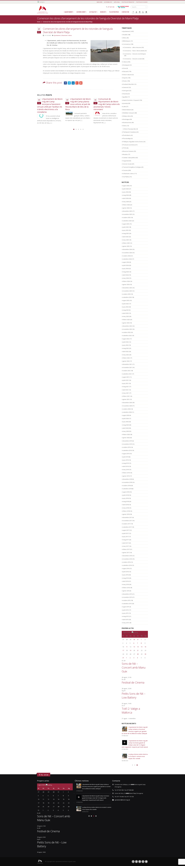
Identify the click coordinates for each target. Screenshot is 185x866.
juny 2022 (125, 345)
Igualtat (125, 97)
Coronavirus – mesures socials (133, 59)
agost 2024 (126, 262)
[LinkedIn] (143, 12)
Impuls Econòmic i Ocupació (131, 100)
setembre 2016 (127, 565)
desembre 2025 (127, 211)
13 (134, 647)
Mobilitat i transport (128, 113)
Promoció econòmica (129, 145)
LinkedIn (73, 83)
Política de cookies (141, 2)
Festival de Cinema (133, 682)
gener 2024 (126, 284)
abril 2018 (126, 504)
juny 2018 (125, 498)
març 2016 (126, 584)
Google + (77, 83)
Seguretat (126, 161)
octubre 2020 (126, 409)
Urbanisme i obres (66, 35)
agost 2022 (126, 339)
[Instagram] (139, 12)
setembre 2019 (127, 450)
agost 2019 (126, 453)
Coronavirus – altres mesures (132, 47)
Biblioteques (126, 41)
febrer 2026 (126, 205)
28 (138, 654)
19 (130, 650)
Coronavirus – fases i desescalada (134, 51)
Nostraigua (126, 119)
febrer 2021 (126, 396)
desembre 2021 (127, 364)
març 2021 (126, 393)
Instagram (139, 861)
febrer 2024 (126, 281)
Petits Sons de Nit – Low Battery (133, 695)
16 (145, 647)
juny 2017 (125, 536)
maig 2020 (126, 425)
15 (141, 647)
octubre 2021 (126, 370)
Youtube (136, 861)
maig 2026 (126, 195)
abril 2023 (126, 313)
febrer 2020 (126, 434)
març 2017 (126, 546)
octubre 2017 (126, 524)
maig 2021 (126, 386)
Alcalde (125, 34)
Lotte (124, 106)
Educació (125, 71)
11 (127, 647)
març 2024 (126, 278)
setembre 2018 (127, 489)
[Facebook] (133, 12)
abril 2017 (126, 543)
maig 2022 (126, 348)
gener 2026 (126, 208)
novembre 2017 (127, 520)
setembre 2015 (127, 603)
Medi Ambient (127, 110)
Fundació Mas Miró (128, 84)
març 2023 (126, 316)
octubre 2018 (126, 485)
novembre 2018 (127, 482)
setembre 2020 (127, 412)
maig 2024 (126, 272)
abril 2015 (126, 619)
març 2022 (126, 355)
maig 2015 (126, 616)
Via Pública (126, 177)
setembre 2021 (127, 374)
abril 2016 (126, 581)
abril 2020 (126, 428)
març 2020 (126, 431)
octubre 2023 (126, 294)
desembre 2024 (127, 249)
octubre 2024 (126, 256)
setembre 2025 (127, 221)
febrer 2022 (126, 358)
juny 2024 (125, 268)
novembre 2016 (127, 559)
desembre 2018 (127, 479)
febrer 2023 (126, 319)
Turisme (125, 170)
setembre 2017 (127, 527)
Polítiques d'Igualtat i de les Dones (133, 141)
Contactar (125, 12)
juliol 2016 (126, 571)
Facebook (65, 83)
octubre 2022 (126, 332)
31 (138, 639)
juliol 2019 (126, 457)
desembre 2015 (127, 594)
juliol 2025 (126, 227)
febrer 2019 (126, 473)
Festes (125, 81)
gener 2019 (126, 476)
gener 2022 (126, 361)
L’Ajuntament (68, 12)
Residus (125, 154)
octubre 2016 (126, 562)
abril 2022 (126, 351)
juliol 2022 (126, 342)
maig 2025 (126, 233)
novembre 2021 (127, 367)
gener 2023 (126, 323)
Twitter (69, 83)
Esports (125, 78)
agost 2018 (126, 492)
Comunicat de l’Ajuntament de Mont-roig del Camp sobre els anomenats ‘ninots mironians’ (106, 104)
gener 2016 (126, 591)
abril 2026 (126, 198)
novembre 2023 (127, 291)
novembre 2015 (127, 597)
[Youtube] (136, 12)
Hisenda (125, 94)
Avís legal (117, 2)
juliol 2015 (126, 610)
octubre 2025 (126, 217)
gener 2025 (126, 246)
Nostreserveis (127, 122)
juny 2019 (125, 460)
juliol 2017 (126, 533)
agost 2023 (126, 300)
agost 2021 (126, 377)
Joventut (125, 103)
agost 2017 (126, 530)
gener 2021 (126, 399)
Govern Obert (81, 12)
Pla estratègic (114, 12)
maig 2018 (126, 501)
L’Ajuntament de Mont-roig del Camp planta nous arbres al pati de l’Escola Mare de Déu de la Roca (78, 104)
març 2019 (126, 469)
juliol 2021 (126, 380)
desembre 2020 (127, 402)
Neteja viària (126, 116)
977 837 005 (111, 7)
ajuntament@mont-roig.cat (122, 800)
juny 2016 (125, 575)
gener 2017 (126, 552)
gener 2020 (126, 437)
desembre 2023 (127, 288)
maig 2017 (126, 540)
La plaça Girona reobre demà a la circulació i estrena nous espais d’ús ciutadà (138, 756)
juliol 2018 (126, 495)
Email (80, 83)
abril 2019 (126, 466)
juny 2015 (125, 613)
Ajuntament (57, 35)
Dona (124, 68)
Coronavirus (126, 44)
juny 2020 (125, 422)
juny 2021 (125, 383)
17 (123, 650)
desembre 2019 (127, 441)
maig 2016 (126, 578)
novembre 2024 (127, 253)
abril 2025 (126, 237)
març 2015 (126, 623)
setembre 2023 (127, 297)
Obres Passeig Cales (130, 129)
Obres (125, 126)
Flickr (146, 861)
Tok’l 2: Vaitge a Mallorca (131, 710)
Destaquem (126, 65)
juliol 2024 (126, 265)
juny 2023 (125, 307)
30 (134, 639)
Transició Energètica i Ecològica (132, 167)
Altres (124, 38)
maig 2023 (126, 310)
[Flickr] (146, 12)
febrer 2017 (126, 549)
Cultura (125, 62)
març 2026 (126, 201)
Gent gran (126, 90)
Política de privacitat (128, 2)
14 (138, 647)
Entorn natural (127, 74)
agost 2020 (126, 415)
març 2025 (126, 240)
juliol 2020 (126, 418)
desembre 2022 (127, 326)
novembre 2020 (127, 406)
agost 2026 (126, 186)
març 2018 (126, 508)
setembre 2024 (127, 259)
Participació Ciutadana (129, 132)
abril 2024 (126, 275)
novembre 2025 (127, 214)
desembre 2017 (127, 517)
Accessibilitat (108, 2)
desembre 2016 (127, 556)
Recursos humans (128, 151)
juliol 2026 (126, 189)
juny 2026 (125, 192)
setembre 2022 (127, 335)
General (125, 87)
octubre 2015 (126, 600)
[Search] (146, 7)
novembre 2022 (127, 329)
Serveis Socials (127, 164)
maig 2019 (126, 463)
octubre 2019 (126, 447)
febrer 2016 (126, 587)
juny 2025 (125, 230)
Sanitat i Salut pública (129, 157)
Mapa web (99, 2)
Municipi (103, 12)
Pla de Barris (126, 135)
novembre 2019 (127, 444)
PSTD (124, 148)
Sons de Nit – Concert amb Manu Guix (133, 667)
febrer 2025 (126, 243)
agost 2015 (126, 607)
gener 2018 (126, 514)
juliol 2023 (126, 304)
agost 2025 (126, 224)
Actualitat (93, 12)
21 (138, 650)
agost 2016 (126, 568)
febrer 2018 (126, 511)
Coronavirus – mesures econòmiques (135, 54)
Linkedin (143, 861)
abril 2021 (126, 390)
